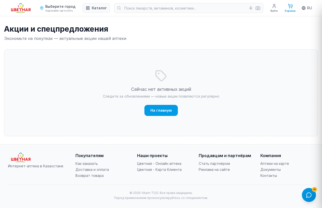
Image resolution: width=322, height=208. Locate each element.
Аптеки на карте (274, 163)
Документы (270, 169)
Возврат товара (89, 175)
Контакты (268, 175)
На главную (161, 110)
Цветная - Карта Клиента (159, 169)
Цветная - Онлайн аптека (159, 163)
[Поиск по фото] (257, 8)
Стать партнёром (214, 163)
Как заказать (86, 163)
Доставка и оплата (92, 169)
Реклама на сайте (214, 169)
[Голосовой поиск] (251, 8)
